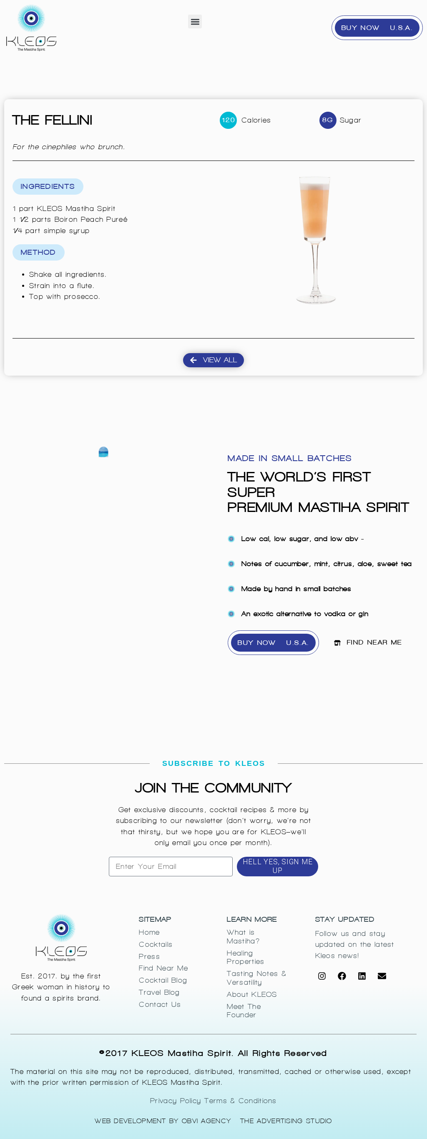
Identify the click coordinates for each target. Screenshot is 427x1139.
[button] (195, 21)
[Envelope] (382, 976)
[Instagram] (322, 976)
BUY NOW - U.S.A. (377, 27)
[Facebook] (342, 976)
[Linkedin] (362, 976)
